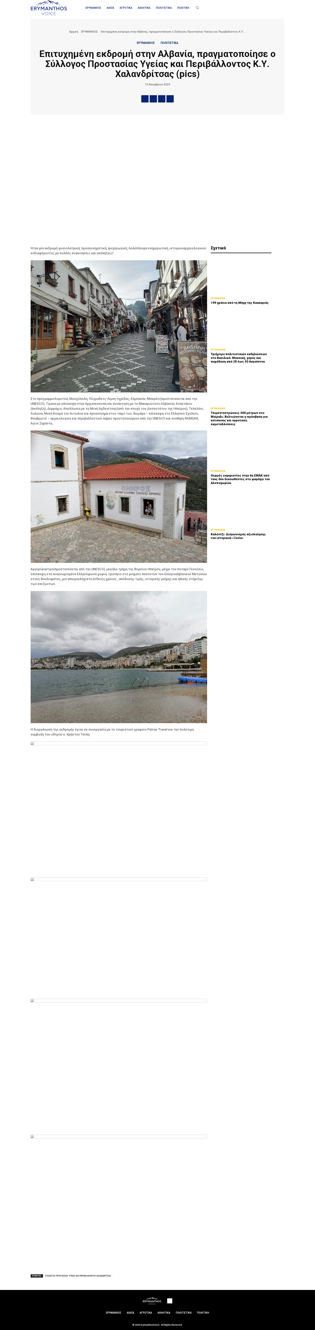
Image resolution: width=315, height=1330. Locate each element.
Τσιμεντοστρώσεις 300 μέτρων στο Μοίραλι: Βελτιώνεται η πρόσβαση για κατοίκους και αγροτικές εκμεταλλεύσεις (239, 418)
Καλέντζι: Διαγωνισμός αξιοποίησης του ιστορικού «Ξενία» (238, 536)
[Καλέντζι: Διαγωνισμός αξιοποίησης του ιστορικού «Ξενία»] (241, 507)
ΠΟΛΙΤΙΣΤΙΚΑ (169, 42)
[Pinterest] (161, 98)
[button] (197, 7)
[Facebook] (145, 98)
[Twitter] (153, 98)
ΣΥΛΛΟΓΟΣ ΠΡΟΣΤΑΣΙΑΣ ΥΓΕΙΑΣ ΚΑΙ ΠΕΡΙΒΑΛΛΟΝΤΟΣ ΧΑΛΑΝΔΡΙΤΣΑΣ (78, 1276)
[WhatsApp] (170, 98)
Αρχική (73, 31)
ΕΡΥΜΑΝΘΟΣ (89, 31)
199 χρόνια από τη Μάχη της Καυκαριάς (240, 303)
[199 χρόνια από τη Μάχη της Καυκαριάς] (241, 276)
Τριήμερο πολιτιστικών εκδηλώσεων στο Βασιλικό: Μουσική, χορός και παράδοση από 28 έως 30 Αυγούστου (239, 357)
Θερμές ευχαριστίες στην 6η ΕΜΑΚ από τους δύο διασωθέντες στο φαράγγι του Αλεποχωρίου (240, 479)
